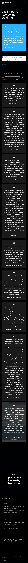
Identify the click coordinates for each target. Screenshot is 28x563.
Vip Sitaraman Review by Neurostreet (14, 479)
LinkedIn (17, 63)
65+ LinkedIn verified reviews (12, 76)
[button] (25, 2)
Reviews (5, 8)
